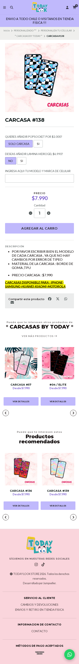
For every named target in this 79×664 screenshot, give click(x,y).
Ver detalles (21, 401)
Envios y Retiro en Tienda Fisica (39, 609)
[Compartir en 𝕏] (58, 298)
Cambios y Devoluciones (39, 604)
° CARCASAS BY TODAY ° (28, 36)
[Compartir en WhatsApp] (65, 298)
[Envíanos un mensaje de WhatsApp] (69, 654)
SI (38, 144)
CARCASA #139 (58, 490)
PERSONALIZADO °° (25, 30)
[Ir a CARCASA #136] (21, 469)
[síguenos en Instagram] (36, 564)
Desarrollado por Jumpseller (39, 583)
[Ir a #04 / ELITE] (58, 363)
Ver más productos (38, 336)
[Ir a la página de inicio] (39, 7)
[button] (6, 413)
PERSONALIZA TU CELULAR (56, 30)
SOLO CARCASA (18, 144)
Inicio (7, 30)
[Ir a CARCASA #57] (21, 363)
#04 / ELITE (58, 384)
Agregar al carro (39, 228)
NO (10, 161)
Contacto (39, 631)
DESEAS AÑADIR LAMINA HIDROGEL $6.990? (34, 154)
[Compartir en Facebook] (50, 298)
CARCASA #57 (21, 384)
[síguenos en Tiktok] (43, 564)
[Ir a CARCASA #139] (58, 469)
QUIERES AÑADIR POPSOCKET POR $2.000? (33, 136)
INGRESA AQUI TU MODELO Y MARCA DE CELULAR (38, 171)
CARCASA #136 (21, 490)
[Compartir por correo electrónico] (12, 302)
